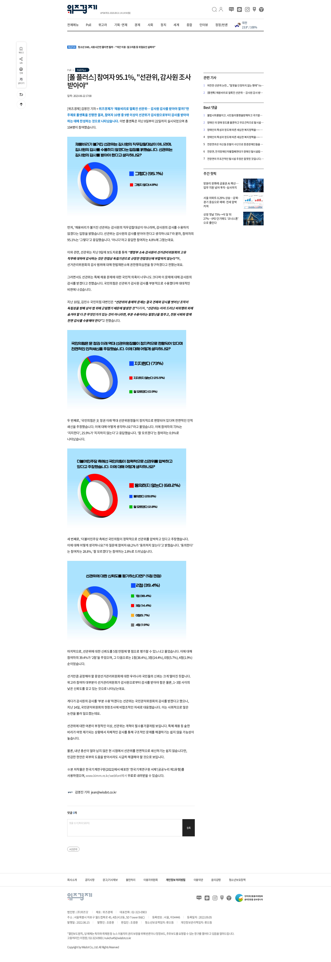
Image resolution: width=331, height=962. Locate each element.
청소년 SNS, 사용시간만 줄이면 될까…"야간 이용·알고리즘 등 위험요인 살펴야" (112, 47)
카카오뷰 (239, 9)
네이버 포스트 (254, 9)
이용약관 (198, 880)
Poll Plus (81, 70)
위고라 (102, 25)
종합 (189, 25)
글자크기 (21, 83)
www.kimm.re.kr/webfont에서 (106, 775)
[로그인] (222, 9)
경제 (137, 25)
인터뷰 (203, 25)
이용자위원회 (150, 880)
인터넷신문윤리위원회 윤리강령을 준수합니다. (249, 898)
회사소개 (72, 880)
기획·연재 (120, 25)
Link (21, 62)
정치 (163, 25)
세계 (176, 25)
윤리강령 (216, 880)
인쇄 (21, 72)
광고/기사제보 (110, 880)
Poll (88, 25)
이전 (21, 94)
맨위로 (21, 104)
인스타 (247, 9)
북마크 (21, 52)
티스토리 (261, 9)
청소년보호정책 (237, 880)
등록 (189, 827)
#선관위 (73, 849)
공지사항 (89, 880)
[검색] (215, 9)
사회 (150, 25)
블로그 (231, 9)
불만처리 (130, 880)
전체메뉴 (73, 25)
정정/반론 (221, 25)
